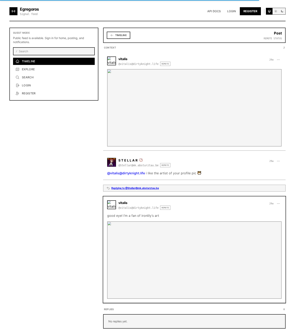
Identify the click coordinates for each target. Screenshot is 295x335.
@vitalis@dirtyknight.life (126, 173)
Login (231, 11)
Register (250, 11)
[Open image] (194, 107)
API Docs (214, 11)
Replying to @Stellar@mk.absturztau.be (135, 188)
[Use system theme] (269, 11)
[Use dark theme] (282, 11)
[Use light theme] (276, 11)
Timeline (121, 35)
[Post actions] (278, 60)
